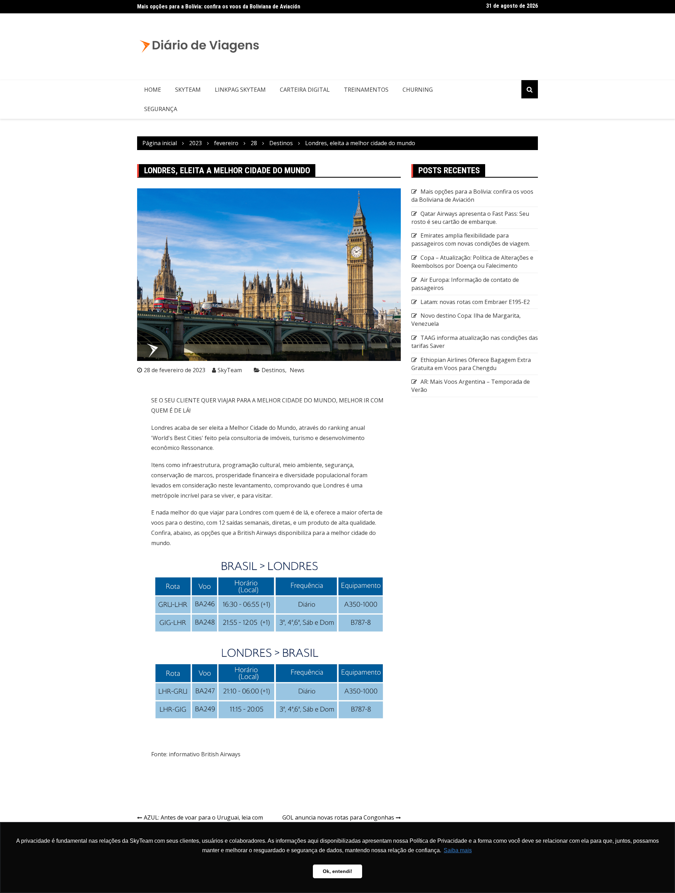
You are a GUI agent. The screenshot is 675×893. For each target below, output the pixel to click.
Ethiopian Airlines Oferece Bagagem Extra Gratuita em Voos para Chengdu (471, 364)
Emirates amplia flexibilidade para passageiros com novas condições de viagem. (470, 239)
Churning (418, 89)
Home (152, 89)
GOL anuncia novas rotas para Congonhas (338, 817)
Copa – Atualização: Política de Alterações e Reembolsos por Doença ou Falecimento (472, 262)
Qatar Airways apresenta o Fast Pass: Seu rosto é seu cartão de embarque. (470, 218)
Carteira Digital (305, 89)
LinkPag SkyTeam (240, 89)
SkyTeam (188, 89)
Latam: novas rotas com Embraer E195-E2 (475, 302)
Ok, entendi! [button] (337, 871)
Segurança (160, 109)
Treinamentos (366, 89)
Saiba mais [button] (458, 850)
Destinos (273, 370)
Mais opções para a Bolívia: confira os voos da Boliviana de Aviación (218, 6)
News (297, 370)
